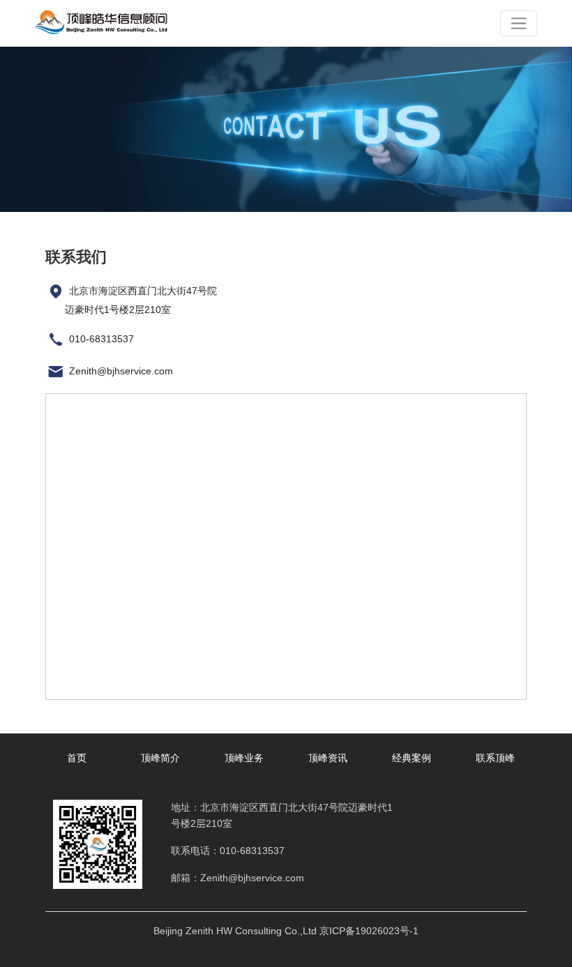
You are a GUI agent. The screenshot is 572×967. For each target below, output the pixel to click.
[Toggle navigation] (518, 23)
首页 (76, 757)
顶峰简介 (160, 757)
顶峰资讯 (327, 757)
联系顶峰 (495, 757)
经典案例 (411, 757)
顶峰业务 (244, 757)
